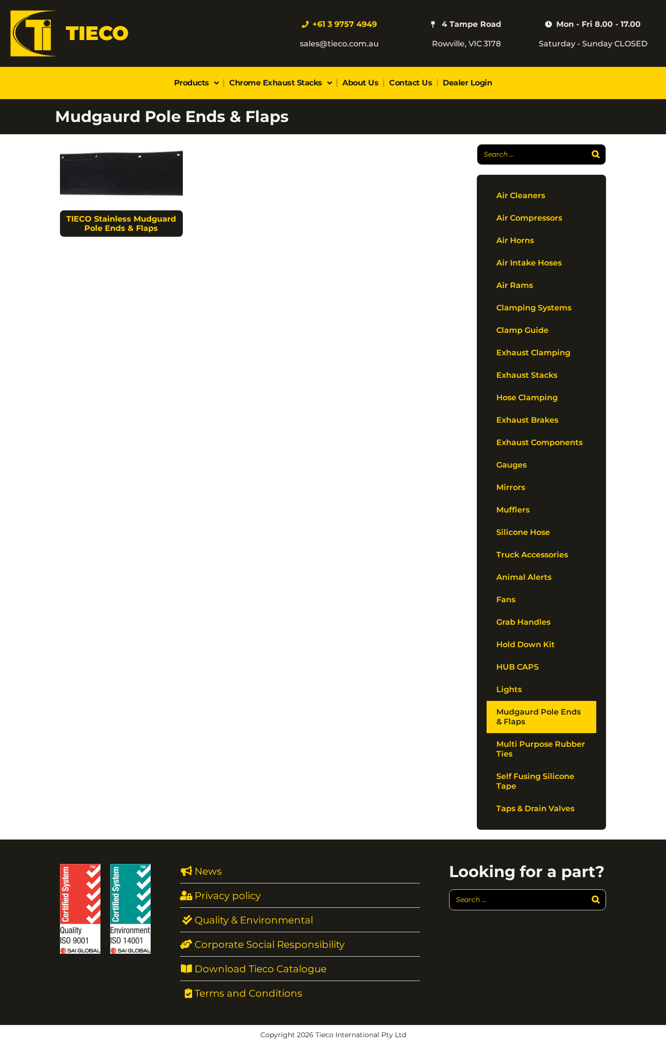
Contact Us (410, 82)
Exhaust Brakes (527, 420)
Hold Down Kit (525, 644)
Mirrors (510, 487)
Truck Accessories (532, 554)
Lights (509, 689)
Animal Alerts (523, 577)
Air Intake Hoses (529, 262)
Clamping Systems (533, 307)
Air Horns (515, 240)
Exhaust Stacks (526, 375)
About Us (360, 82)
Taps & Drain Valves (535, 808)
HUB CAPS (517, 667)
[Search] (596, 154)
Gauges (511, 465)
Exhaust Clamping (533, 352)
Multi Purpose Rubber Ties (540, 748)
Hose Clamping (527, 397)
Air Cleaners (520, 195)
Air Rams (514, 285)
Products (191, 82)
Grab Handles (523, 622)
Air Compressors (529, 218)
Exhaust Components (539, 442)
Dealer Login (467, 82)
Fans (505, 599)
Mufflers (512, 509)
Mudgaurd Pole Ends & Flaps (538, 716)
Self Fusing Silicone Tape (535, 781)
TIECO (97, 33)
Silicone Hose (523, 532)
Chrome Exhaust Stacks (275, 82)
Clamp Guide (522, 330)
